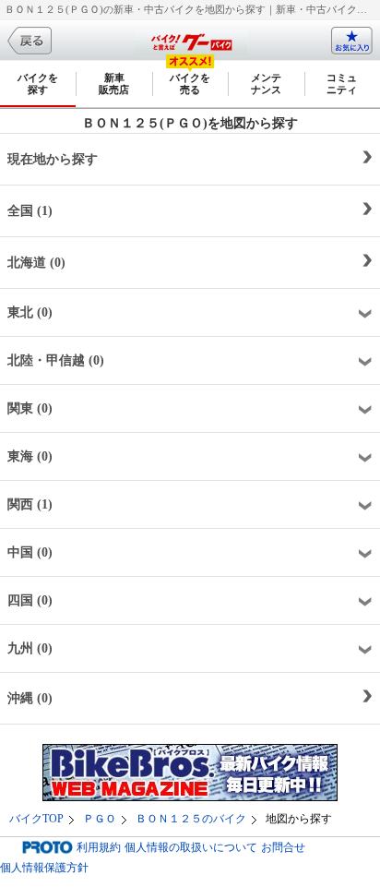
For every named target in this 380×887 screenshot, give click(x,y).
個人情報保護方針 (44, 867)
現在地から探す (52, 159)
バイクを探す (38, 83)
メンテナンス (266, 83)
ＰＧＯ (99, 818)
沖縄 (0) (30, 698)
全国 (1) (30, 211)
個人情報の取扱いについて (191, 847)
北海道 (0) (36, 263)
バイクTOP (36, 818)
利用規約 (99, 847)
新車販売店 (114, 83)
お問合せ (283, 847)
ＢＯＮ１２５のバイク (191, 818)
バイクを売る (190, 83)
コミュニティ (342, 83)
